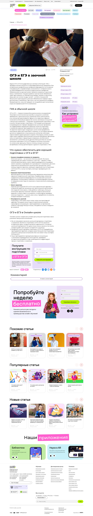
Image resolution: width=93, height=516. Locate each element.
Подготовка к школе (40, 472)
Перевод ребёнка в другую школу (76, 490)
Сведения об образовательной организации (62, 509)
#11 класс (74, 97)
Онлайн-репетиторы (73, 487)
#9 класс (75, 101)
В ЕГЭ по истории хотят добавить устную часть (16, 350)
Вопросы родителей (73, 468)
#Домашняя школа (66, 86)
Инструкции (48, 10)
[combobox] (36, 252)
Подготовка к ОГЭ (73, 483)
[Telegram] (46, 270)
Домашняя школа (39, 479)
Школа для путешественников (57, 479)
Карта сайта (61, 512)
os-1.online (21, 480)
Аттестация (38, 470)
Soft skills (31, 10)
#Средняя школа (65, 101)
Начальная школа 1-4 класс (57, 468)
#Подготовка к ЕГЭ (66, 90)
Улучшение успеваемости (63, 14)
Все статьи (22, 5)
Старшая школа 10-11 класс (56, 472)
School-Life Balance (21, 10)
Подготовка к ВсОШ (73, 485)
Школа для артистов (55, 477)
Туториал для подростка (47, 14)
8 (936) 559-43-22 (13, 470)
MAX (82, 1)
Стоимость (71, 476)
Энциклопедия (72, 474)
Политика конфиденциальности (49, 508)
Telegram (80, 1)
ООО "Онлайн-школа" (14, 474)
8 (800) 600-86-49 (73, 1)
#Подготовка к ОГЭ (66, 94)
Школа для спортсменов (56, 481)
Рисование (27, 14)
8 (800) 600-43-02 (14, 469)
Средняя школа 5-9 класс (56, 470)
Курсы (70, 488)
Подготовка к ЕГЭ (73, 481)
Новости (75, 10)
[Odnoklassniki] (51, 270)
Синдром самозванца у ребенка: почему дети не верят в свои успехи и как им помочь (56, 421)
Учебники (75, 14)
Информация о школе (40, 468)
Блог (70, 470)
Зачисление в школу (40, 476)
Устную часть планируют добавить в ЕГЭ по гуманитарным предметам (55, 350)
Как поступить (72, 472)
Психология (18, 14)
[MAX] (48, 270)
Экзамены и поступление (46, 17)
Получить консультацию (71, 125)
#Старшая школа (65, 97)
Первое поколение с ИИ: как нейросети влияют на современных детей (18, 421)
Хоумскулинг (53, 476)
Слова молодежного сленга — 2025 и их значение (55, 386)
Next (81, 329)
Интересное (57, 10)
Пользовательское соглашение (48, 513)
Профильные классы (55, 474)
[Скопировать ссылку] (54, 270)
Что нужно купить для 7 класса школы (16, 386)
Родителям (35, 14)
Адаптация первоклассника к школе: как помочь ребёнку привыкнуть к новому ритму (37, 421)
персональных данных (46, 263)
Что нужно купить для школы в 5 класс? (37, 386)
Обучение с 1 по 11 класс (41, 474)
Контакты (71, 477)
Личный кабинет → (41, 497)
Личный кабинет (39, 481)
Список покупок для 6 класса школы (75, 386)
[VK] (43, 270)
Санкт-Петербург (14, 482)
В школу (79, 5)
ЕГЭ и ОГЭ (39, 10)
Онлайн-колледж (39, 483)
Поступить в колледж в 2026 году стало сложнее (74, 420)
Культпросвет (66, 10)
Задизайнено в (76, 512)
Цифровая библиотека (35, 5)
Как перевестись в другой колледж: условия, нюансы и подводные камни (37, 350)
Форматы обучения (40, 477)
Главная (12, 22)
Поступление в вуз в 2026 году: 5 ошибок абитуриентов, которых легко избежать (74, 351)
